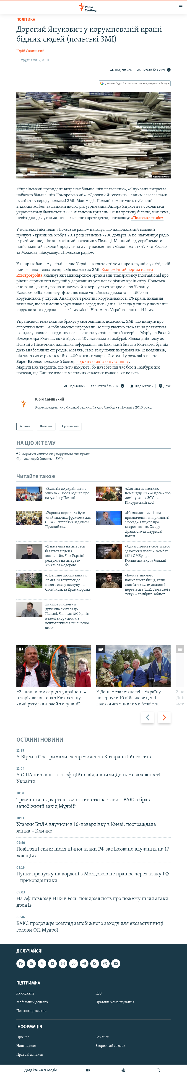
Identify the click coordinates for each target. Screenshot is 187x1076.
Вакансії (102, 1037)
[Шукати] (158, 1070)
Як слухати (25, 993)
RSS (99, 993)
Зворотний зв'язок (110, 1046)
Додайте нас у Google (40, 1070)
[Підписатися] (115, 963)
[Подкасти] (123, 1070)
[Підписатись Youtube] (52, 963)
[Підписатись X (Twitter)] (42, 963)
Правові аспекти (29, 1055)
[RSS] (94, 963)
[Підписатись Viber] (73, 963)
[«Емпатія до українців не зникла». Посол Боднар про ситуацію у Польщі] (29, 494)
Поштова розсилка (31, 1011)
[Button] (121, 70)
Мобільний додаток (32, 1002)
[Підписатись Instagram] (63, 963)
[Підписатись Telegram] (84, 963)
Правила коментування (115, 1002)
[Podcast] (105, 963)
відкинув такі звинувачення (102, 362)
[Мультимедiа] (88, 1070)
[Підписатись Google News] (31, 963)
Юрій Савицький (30, 51)
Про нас (22, 1037)
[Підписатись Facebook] (20, 963)
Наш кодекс (26, 1046)
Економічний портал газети (127, 270)
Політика (25, 20)
